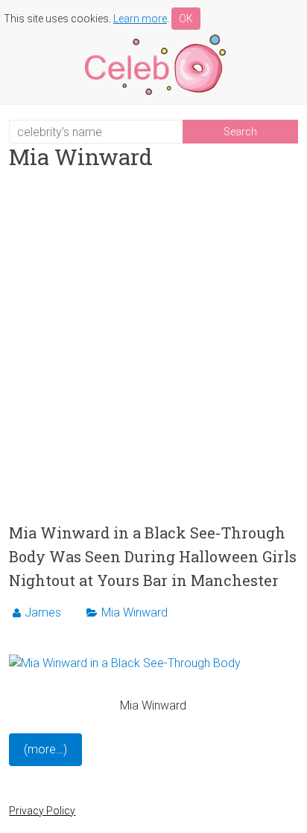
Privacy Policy (42, 811)
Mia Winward (134, 612)
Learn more (140, 19)
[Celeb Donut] (153, 37)
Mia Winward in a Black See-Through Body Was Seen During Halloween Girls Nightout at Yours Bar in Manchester (153, 556)
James (43, 612)
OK (186, 19)
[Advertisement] (153, 352)
